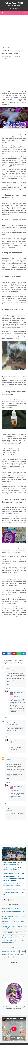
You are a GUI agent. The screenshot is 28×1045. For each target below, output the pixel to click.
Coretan (17, 954)
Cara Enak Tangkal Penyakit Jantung (11, 908)
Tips (18, 951)
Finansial (23, 951)
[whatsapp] (19, 653)
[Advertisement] (14, 31)
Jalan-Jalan (5, 954)
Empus (22, 954)
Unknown (8, 759)
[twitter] (13, 8)
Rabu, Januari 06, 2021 (11, 762)
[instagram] (18, 8)
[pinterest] (13, 653)
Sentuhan (16, 957)
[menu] (3, 13)
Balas (7, 684)
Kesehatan (4, 957)
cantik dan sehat (11, 951)
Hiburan (11, 954)
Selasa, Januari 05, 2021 (12, 671)
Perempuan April (14, 3)
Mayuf (7, 668)
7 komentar (4, 58)
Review (4, 951)
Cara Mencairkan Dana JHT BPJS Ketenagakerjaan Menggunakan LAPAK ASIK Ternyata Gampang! (13, 878)
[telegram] (23, 653)
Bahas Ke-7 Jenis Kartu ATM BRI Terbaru (14, 889)
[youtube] (16, 8)
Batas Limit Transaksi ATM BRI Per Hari (13, 873)
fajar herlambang (10, 722)
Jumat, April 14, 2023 (11, 810)
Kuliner (10, 957)
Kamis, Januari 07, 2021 (15, 696)
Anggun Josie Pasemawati (16, 692)
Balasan (8, 688)
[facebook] (10, 8)
